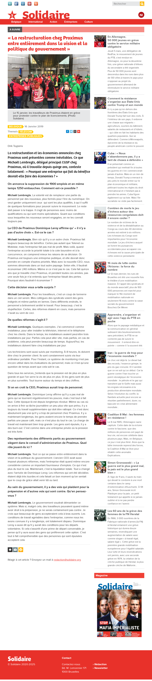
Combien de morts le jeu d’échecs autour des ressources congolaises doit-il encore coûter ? (126, 213)
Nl (141, 15)
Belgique (16, 22)
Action (53, 22)
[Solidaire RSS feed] (36, 5)
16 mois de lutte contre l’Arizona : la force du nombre (122, 266)
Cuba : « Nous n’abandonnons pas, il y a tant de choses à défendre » (125, 157)
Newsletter (101, 668)
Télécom (26, 131)
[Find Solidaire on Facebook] (16, 5)
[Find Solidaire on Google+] (23, 5)
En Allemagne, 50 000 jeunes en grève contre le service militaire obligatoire (124, 42)
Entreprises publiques (25, 136)
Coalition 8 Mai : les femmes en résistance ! (126, 416)
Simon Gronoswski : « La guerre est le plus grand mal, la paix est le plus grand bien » (126, 467)
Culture (88, 22)
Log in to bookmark (10, 549)
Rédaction (100, 664)
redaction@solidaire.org (67, 559)
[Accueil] (21, 660)
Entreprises (70, 22)
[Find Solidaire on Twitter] (10, 5)
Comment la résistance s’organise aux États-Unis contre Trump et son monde (125, 102)
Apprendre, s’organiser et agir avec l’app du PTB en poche (124, 318)
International (35, 22)
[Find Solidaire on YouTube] (29, 5)
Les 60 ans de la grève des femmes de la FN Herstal (125, 512)
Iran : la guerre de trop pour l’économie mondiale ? (125, 354)
